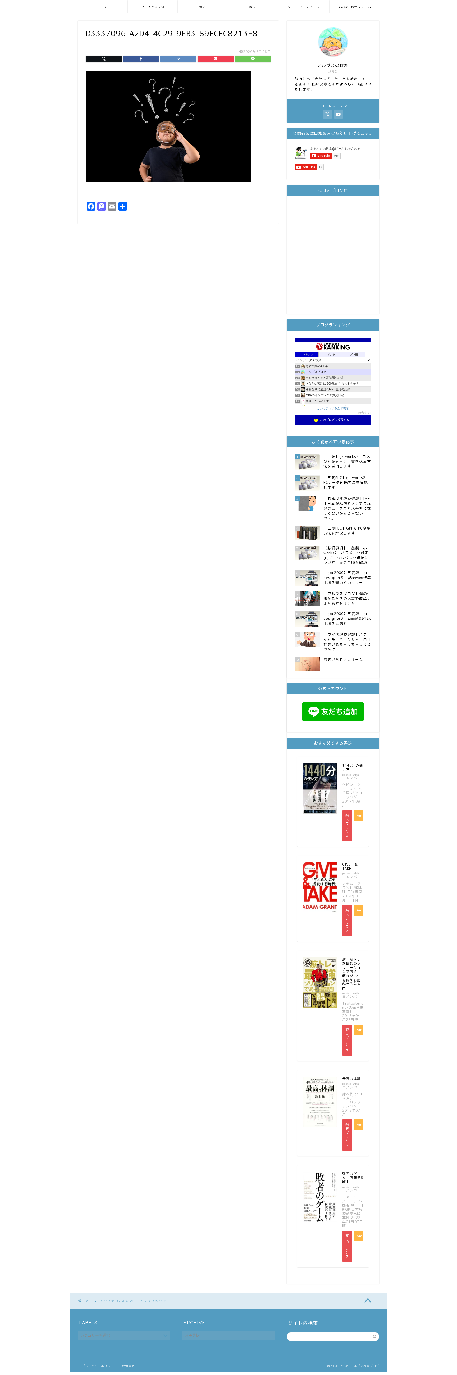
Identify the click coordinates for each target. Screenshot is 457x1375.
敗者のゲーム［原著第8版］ (352, 1177)
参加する (364, 412)
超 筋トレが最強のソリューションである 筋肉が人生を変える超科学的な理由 (351, 973)
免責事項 (128, 1366)
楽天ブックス (347, 825)
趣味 (252, 7)
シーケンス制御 (153, 7)
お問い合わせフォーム (354, 7)
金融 (202, 7)
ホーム (103, 7)
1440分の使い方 (352, 767)
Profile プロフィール (303, 7)
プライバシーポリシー (98, 1366)
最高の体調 (351, 1078)
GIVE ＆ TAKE (352, 866)
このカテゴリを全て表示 (333, 408)
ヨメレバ (349, 778)
